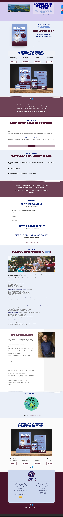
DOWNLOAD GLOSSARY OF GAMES (31, 242)
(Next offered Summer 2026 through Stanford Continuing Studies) (28, 297)
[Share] (62, 14)
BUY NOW (13, 61)
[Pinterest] (62, 10)
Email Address (14, 216)
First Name (13, 212)
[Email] (62, 9)
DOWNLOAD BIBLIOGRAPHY (31, 231)
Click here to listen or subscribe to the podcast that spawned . (31, 414)
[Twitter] (32, 99)
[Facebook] (30, 99)
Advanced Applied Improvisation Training (43, 6)
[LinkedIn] (62, 12)
